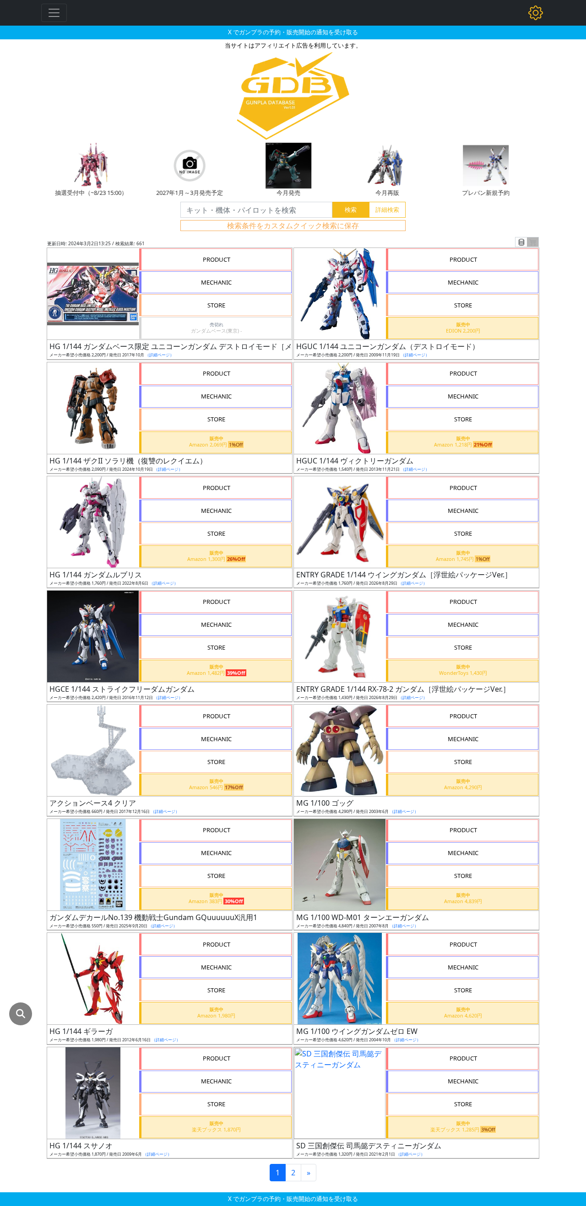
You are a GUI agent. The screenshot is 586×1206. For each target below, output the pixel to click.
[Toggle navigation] (54, 13)
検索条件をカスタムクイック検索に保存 (293, 226)
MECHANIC (216, 282)
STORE (216, 305)
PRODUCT (216, 259)
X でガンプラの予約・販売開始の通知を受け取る (293, 32)
